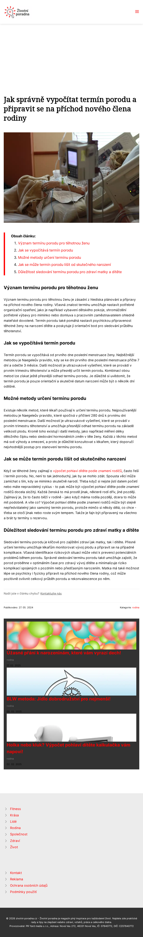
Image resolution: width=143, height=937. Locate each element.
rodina (135, 607)
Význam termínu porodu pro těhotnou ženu (54, 243)
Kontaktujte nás (51, 593)
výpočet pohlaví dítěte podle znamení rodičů (87, 471)
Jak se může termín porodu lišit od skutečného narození (64, 264)
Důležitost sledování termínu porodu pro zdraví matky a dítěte (70, 272)
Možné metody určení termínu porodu (49, 257)
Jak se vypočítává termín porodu (45, 250)
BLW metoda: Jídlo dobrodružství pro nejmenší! (59, 699)
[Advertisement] (71, 52)
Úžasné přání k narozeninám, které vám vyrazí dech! (64, 652)
